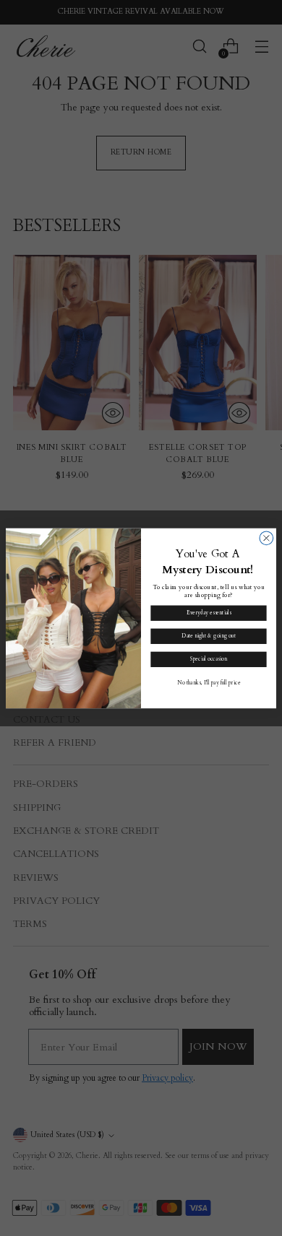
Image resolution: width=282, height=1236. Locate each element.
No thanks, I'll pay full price (209, 682)
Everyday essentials (209, 613)
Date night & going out (208, 636)
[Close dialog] (266, 538)
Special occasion (208, 659)
